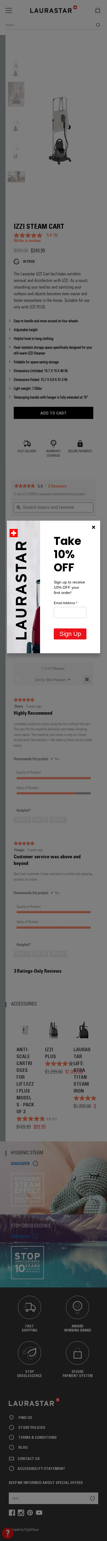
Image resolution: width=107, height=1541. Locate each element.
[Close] (93, 527)
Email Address (65, 603)
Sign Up (70, 633)
